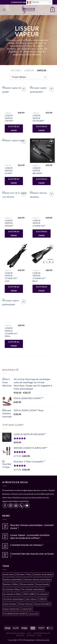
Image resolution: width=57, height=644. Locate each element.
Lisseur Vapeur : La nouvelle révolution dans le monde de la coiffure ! (30, 536)
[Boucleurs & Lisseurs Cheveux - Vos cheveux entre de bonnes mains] (28, 10)
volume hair (27, 609)
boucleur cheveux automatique (38, 579)
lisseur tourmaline (42, 604)
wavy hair (34, 614)
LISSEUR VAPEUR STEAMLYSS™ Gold (11, 277)
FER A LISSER (29, 594)
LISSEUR (28, 70)
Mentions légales (15, 633)
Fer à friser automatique (13, 599)
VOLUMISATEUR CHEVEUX (15, 614)
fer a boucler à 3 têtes (12, 594)
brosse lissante (42, 584)
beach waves (8, 574)
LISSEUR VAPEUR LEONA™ (9, 171)
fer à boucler (42, 594)
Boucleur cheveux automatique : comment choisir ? (32, 526)
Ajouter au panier (13, 128)
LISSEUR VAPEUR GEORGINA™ (39, 118)
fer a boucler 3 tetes (11, 589)
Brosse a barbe (27, 584)
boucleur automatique (12, 579)
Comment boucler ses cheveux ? (26, 544)
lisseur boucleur (10, 604)
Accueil (16, 70)
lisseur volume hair (11, 609)
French (35, 2)
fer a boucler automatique (33, 589)
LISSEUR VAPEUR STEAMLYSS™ (39, 223)
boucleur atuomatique (43, 574)
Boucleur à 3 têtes (10, 584)
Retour (20, 635)
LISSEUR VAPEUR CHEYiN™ (9, 118)
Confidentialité (41, 633)
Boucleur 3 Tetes (24, 574)
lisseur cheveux (25, 604)
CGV (29, 633)
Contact (31, 635)
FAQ (39, 635)
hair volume (31, 599)
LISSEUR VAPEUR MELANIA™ (38, 171)
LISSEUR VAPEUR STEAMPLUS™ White (11, 332)
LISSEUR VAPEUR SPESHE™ (9, 223)
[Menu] (4, 9)
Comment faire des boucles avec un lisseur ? (32, 555)
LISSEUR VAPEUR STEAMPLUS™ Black (39, 277)
